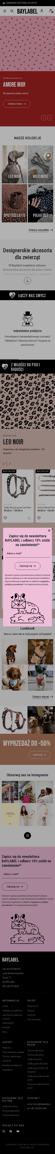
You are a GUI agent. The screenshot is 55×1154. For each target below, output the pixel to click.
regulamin (44, 581)
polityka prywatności (14, 584)
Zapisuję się (25, 565)
